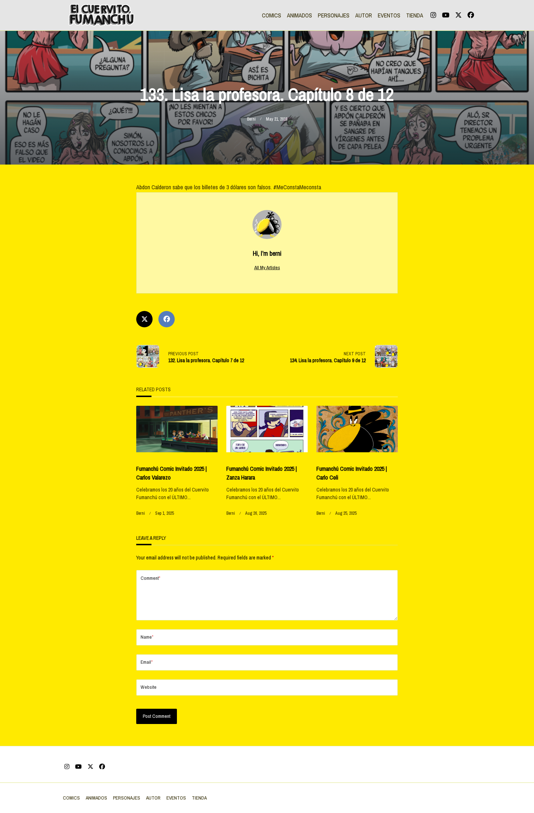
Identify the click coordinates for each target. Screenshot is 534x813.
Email (147, 662)
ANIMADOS (299, 15)
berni (251, 119)
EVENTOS (389, 15)
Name (147, 637)
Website (149, 687)
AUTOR (363, 15)
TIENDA (414, 15)
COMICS (271, 15)
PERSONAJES (333, 15)
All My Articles (267, 267)
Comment (150, 578)
